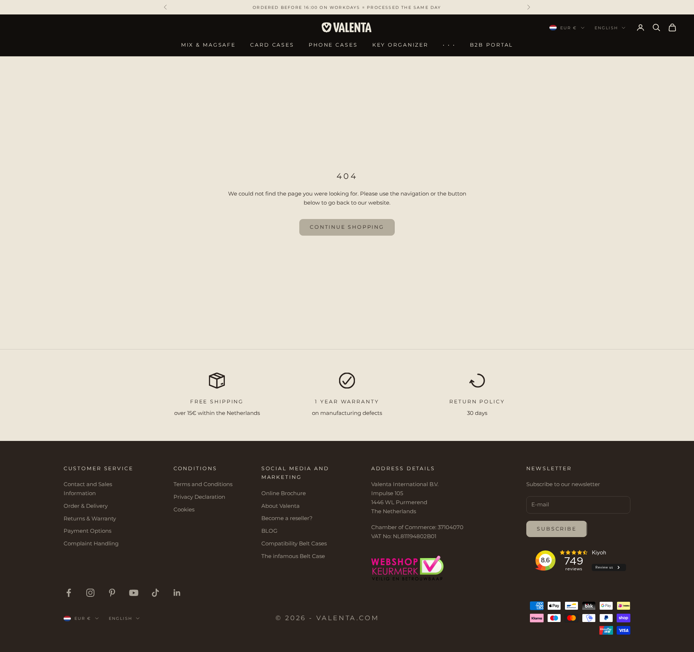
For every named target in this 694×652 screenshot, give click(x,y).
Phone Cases (333, 45)
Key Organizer (400, 45)
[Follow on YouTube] (134, 593)
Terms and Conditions (203, 484)
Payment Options (87, 530)
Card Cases (272, 45)
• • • (449, 45)
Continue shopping (347, 227)
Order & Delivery (86, 505)
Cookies (184, 509)
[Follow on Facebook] (69, 593)
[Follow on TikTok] (155, 593)
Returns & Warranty (90, 518)
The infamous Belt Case (293, 556)
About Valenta (280, 505)
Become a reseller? (287, 518)
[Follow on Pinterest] (112, 593)
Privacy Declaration (199, 496)
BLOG (269, 530)
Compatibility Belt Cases (294, 543)
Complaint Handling (91, 543)
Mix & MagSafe (208, 45)
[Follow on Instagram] (90, 593)
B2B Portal (491, 45)
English (606, 27)
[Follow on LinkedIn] (177, 593)
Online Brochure (283, 493)
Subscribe (556, 529)
